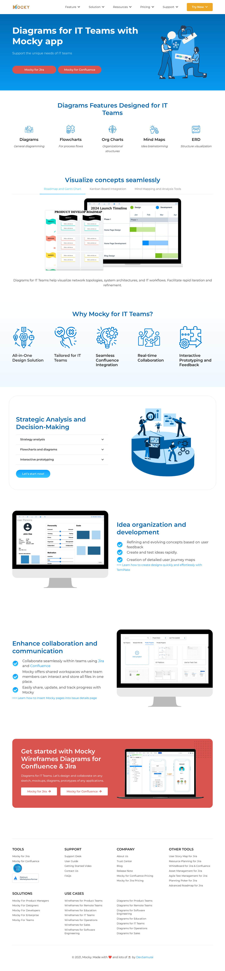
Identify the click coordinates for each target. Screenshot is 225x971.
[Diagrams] (29, 130)
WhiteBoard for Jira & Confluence (189, 866)
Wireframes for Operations (81, 920)
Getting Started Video (78, 866)
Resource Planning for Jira (185, 861)
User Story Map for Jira (183, 856)
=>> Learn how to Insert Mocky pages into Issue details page (54, 698)
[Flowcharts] (71, 130)
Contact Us (71, 870)
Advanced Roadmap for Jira (186, 885)
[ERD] (196, 130)
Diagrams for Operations (132, 928)
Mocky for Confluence (25, 861)
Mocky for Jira (21, 856)
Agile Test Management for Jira (188, 875)
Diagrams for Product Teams (134, 900)
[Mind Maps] (154, 130)
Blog (120, 866)
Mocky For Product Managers (30, 900)
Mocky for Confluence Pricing (135, 875)
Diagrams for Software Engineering (131, 912)
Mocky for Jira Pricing (130, 880)
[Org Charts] (112, 130)
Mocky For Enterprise (25, 915)
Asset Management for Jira (185, 870)
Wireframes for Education (80, 910)
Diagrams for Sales (128, 933)
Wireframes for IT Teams (80, 915)
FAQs (68, 875)
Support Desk (73, 856)
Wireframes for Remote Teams (83, 905)
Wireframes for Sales (77, 924)
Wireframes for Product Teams (83, 900)
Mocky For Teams (23, 920)
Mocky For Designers (25, 905)
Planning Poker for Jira (183, 880)
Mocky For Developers (26, 910)
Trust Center (124, 861)
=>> (119, 565)
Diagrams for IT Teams (130, 923)
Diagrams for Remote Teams (134, 905)
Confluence (40, 666)
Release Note (125, 870)
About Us (122, 856)
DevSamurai (144, 957)
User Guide (71, 861)
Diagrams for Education (131, 918)
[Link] (21, 7)
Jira (101, 661)
